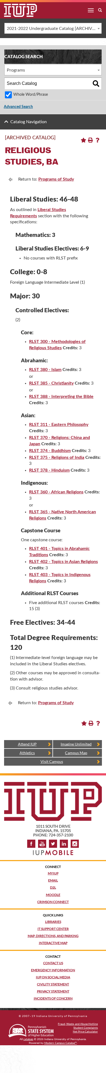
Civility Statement (53, 984)
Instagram (75, 844)
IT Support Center (53, 929)
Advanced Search (18, 107)
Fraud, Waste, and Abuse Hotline (78, 1023)
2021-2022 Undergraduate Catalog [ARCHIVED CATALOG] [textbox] (54, 28)
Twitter (53, 844)
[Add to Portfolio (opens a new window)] (83, 140)
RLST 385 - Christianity (51, 383)
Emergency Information (53, 970)
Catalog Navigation (28, 122)
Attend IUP (27, 744)
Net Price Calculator (85, 1031)
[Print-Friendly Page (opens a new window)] (90, 140)
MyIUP (53, 873)
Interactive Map (53, 943)
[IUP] (16, 10)
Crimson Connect (53, 902)
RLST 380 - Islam (45, 369)
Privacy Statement (53, 991)
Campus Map (76, 752)
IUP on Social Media (53, 977)
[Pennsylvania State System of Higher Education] (31, 1029)
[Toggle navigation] (90, 10)
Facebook (31, 844)
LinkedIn (64, 844)
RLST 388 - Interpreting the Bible (61, 396)
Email (53, 880)
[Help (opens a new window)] (97, 140)
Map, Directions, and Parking (53, 936)
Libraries (53, 922)
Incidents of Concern (53, 998)
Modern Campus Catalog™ (60, 1043)
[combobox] (53, 28)
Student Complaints (85, 1027)
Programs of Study (56, 179)
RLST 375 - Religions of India (56, 457)
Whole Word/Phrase (30, 94)
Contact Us (53, 963)
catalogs (28, 1039)
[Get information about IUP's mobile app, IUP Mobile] (53, 851)
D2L (53, 887)
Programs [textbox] (16, 70)
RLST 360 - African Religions (56, 492)
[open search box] (100, 10)
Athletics (27, 752)
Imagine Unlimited (76, 744)
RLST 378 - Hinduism (49, 470)
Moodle (53, 895)
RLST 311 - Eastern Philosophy (58, 424)
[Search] (96, 83)
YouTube (42, 844)
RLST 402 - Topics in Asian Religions (63, 561)
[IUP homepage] (53, 784)
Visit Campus (51, 761)
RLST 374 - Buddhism (50, 451)
